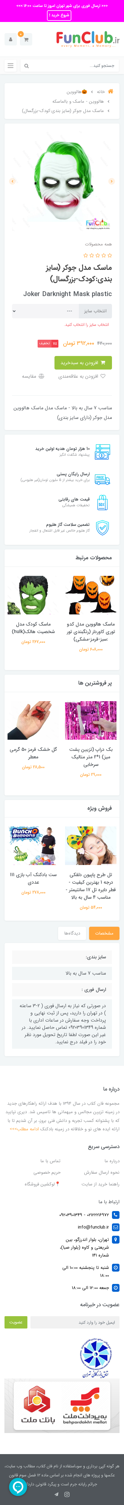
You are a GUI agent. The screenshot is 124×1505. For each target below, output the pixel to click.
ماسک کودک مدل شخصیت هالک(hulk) (33, 627)
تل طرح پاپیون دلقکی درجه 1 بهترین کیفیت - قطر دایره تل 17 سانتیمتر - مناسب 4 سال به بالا (91, 886)
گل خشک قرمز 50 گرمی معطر (33, 753)
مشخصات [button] (104, 933)
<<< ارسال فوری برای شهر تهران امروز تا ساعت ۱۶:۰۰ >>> (62, 6)
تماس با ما (50, 1161)
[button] (26, 39)
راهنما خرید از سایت (100, 1184)
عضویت (16, 1322)
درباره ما (111, 1161)
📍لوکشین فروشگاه (42, 1184)
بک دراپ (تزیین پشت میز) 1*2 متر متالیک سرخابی (91, 757)
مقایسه (30, 376)
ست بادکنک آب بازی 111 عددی (33, 878)
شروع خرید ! (59, 15)
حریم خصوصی (46, 1172)
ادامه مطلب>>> (24, 1129)
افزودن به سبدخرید (80, 363)
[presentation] (111, 181)
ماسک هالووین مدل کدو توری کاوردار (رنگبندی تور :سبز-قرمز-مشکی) (91, 631)
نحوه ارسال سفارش (101, 1172)
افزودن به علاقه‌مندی (79, 376)
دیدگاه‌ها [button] (72, 933)
